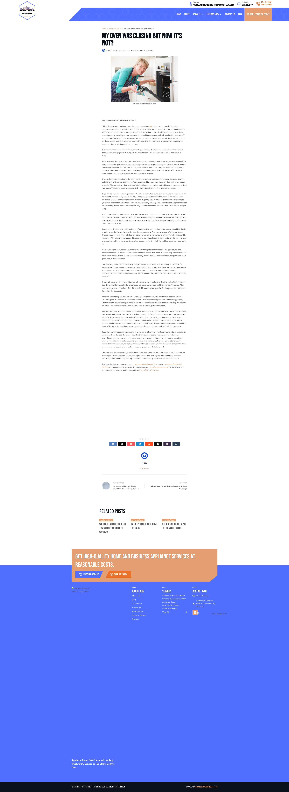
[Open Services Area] (220, 14)
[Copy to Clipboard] (176, 444)
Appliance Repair (137, 50)
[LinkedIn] (140, 444)
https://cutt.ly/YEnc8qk (149, 370)
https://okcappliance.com (158, 367)
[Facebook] (113, 444)
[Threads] (158, 444)
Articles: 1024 (144, 468)
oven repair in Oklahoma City (145, 364)
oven (150, 126)
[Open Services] (202, 14)
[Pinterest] (131, 444)
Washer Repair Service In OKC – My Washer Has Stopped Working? (112, 528)
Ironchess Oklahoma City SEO (206, 787)
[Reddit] (149, 444)
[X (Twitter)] (122, 444)
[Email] (167, 444)
